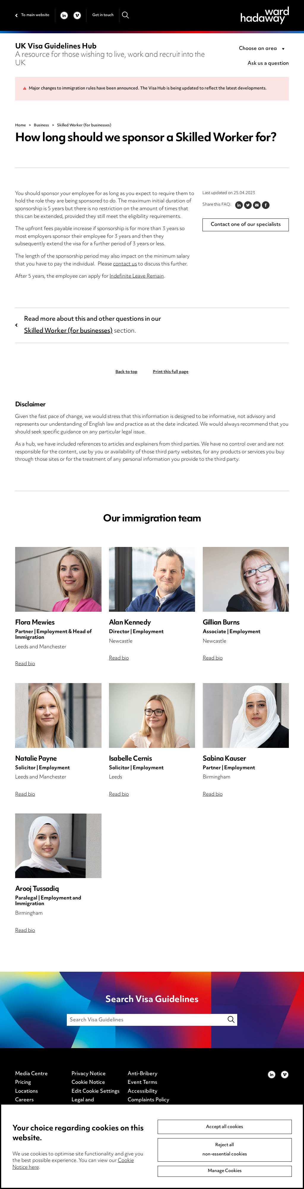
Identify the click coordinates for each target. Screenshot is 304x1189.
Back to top (126, 372)
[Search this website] (231, 1020)
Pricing (23, 1083)
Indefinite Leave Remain (137, 276)
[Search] (125, 15)
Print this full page (171, 372)
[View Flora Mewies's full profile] (58, 579)
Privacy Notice (89, 1074)
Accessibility (142, 1091)
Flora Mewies (34, 623)
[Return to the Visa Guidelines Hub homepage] (265, 15)
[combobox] (263, 49)
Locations (26, 1091)
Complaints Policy (148, 1100)
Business (41, 125)
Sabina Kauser (224, 759)
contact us (125, 264)
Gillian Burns (221, 623)
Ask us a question (268, 64)
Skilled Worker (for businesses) (68, 331)
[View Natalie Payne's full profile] (58, 715)
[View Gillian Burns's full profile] (246, 579)
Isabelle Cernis (130, 759)
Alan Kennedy (130, 623)
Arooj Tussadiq (37, 889)
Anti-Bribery (142, 1074)
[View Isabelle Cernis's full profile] (152, 715)
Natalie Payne (36, 759)
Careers (24, 1100)
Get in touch (102, 15)
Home (20, 125)
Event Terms (142, 1083)
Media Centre (31, 1074)
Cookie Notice (88, 1083)
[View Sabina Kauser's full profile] (246, 715)
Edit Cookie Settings (96, 1091)
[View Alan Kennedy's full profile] (152, 579)
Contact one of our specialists (246, 225)
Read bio (25, 664)
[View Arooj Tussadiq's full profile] (58, 846)
